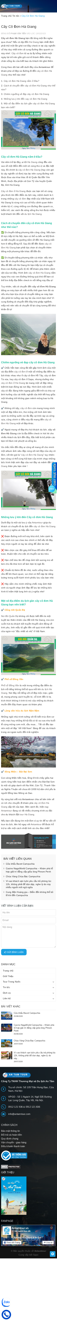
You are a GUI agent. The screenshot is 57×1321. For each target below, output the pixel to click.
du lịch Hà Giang (33, 214)
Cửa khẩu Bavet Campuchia (20, 864)
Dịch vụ (7, 993)
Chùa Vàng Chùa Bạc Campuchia (23, 876)
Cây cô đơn (18, 53)
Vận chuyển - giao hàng (13, 1142)
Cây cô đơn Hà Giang (13, 38)
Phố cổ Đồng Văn (10, 685)
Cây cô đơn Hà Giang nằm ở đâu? (21, 81)
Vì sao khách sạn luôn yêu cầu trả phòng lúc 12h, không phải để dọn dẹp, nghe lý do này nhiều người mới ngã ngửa (28, 884)
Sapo (35, 1254)
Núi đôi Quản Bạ (9, 616)
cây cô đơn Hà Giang (29, 169)
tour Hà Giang (27, 814)
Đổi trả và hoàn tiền (11, 1134)
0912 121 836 (33, 1106)
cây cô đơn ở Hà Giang (13, 383)
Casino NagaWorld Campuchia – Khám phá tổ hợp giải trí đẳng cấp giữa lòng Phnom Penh (29, 870)
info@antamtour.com (19, 1114)
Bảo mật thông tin (10, 1131)
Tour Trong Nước (11, 981)
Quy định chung (9, 1138)
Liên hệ (6, 998)
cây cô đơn (20, 198)
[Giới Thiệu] (28, 1195)
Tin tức (6, 987)
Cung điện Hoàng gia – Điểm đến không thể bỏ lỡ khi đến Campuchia (29, 894)
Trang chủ (8, 970)
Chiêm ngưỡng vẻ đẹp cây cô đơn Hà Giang (26, 94)
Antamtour (44, 67)
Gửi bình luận (14, 952)
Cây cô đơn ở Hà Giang (13, 191)
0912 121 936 (15, 1106)
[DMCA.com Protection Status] (10, 1166)
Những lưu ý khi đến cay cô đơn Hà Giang (25, 99)
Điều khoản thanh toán (13, 1146)
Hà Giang (34, 42)
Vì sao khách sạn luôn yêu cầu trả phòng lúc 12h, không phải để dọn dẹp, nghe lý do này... (35, 1055)
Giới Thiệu (8, 976)
